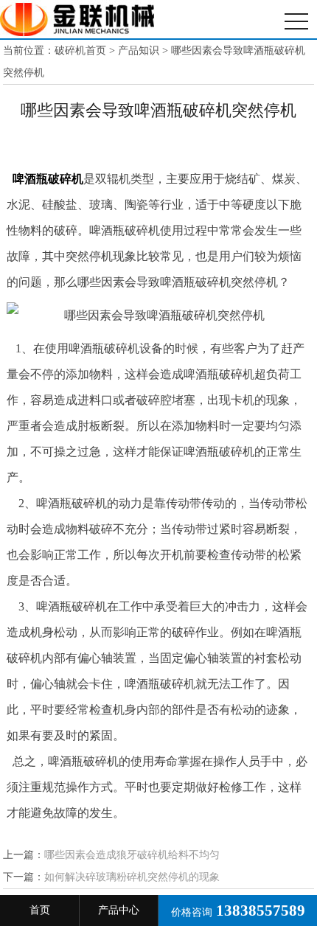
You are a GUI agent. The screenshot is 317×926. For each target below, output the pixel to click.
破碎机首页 (80, 50)
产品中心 (118, 910)
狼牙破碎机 (77, 19)
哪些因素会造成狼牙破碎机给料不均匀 (132, 854)
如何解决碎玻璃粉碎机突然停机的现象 (132, 877)
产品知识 (138, 50)
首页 (39, 910)
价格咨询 (238, 910)
